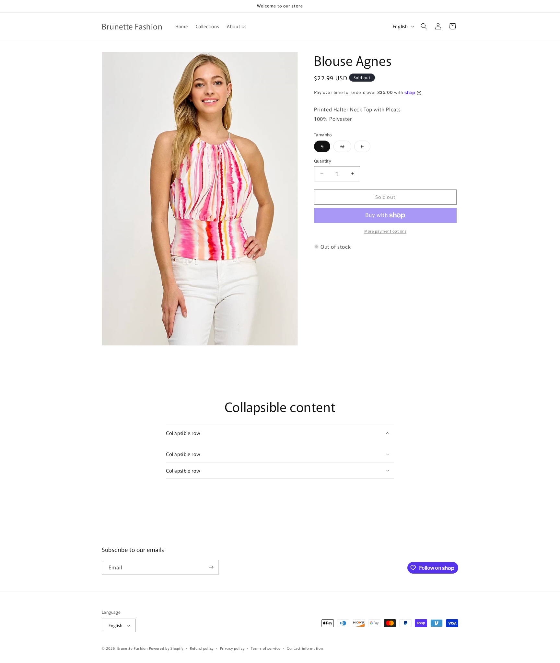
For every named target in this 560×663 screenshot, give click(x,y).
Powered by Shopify (166, 648)
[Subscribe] (211, 567)
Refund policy (202, 648)
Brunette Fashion (132, 648)
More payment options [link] (385, 231)
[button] (424, 26)
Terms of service (265, 648)
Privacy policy (232, 648)
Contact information (305, 648)
